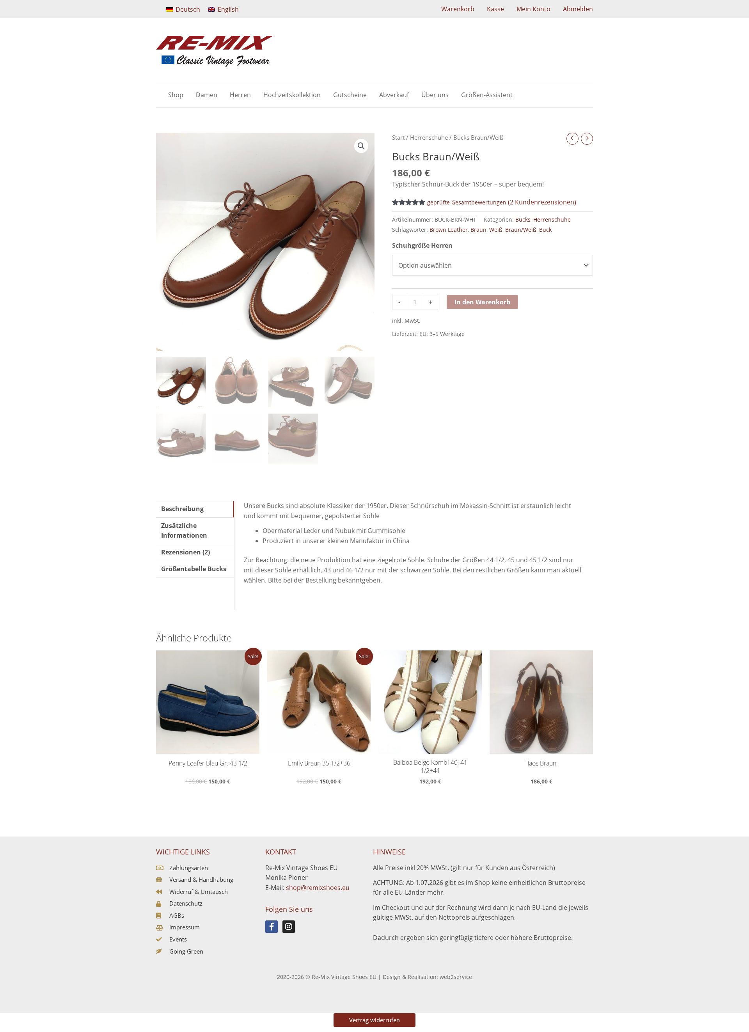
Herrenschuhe (429, 137)
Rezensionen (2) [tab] (185, 552)
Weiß (495, 229)
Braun (478, 229)
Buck (545, 229)
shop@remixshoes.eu (318, 887)
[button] (361, 146)
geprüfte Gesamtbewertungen (466, 202)
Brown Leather (449, 229)
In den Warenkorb (482, 302)
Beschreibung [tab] (182, 508)
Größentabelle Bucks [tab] (193, 569)
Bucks (523, 219)
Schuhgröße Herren (422, 245)
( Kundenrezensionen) (542, 202)
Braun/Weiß (520, 229)
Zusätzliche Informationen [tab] (184, 530)
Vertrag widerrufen (374, 1020)
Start (398, 137)
